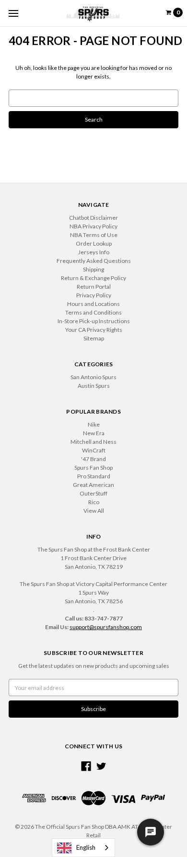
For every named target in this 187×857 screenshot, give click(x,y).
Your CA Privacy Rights (93, 329)
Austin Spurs (94, 385)
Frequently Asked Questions (94, 260)
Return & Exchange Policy (93, 278)
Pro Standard (93, 476)
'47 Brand (93, 458)
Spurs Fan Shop (93, 467)
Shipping (93, 269)
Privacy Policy (93, 295)
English (85, 847)
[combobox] (83, 847)
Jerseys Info (93, 252)
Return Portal (94, 286)
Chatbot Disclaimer (93, 217)
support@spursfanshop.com (106, 627)
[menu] (13, 13)
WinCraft (93, 450)
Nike (94, 424)
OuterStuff (93, 493)
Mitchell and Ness (93, 441)
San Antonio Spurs (93, 377)
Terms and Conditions (93, 312)
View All (93, 510)
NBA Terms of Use (93, 234)
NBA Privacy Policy (93, 226)
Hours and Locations (93, 303)
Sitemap (93, 338)
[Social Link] (86, 766)
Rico (93, 502)
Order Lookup (94, 243)
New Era (94, 433)
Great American (93, 484)
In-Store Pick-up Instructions (94, 321)
